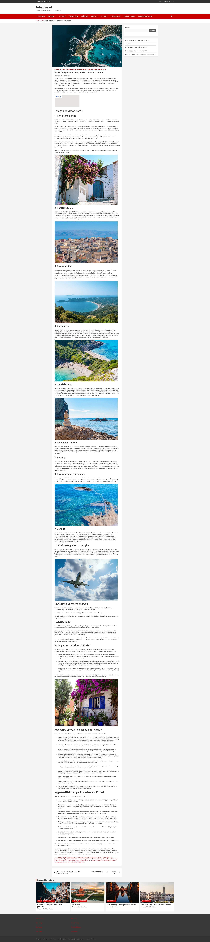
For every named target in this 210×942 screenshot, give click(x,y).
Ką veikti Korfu (68, 859)
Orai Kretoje (74, 931)
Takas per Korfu (81, 862)
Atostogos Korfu (73, 857)
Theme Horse (74, 939)
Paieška (127, 27)
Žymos (166, 1)
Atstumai (104, 16)
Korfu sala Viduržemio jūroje (110, 859)
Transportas (73, 16)
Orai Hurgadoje (75, 923)
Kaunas (75, 900)
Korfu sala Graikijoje (97, 859)
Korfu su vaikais (68, 860)
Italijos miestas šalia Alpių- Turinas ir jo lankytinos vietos (104, 872)
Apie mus (171, 1)
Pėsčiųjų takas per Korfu (61, 862)
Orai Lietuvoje (129, 16)
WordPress (94, 939)
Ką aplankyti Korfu (107, 857)
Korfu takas (76, 860)
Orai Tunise (39, 931)
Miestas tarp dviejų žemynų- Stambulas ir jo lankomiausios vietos (68, 872)
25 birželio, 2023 (59, 75)
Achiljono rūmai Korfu (63, 857)
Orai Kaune (128, 44)
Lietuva (93, 16)
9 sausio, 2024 (110, 907)
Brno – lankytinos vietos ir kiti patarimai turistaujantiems (140, 54)
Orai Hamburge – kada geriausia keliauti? (136, 47)
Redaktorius (67, 75)
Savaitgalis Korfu (72, 862)
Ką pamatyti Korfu (59, 859)
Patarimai (62, 16)
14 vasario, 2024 (41, 909)
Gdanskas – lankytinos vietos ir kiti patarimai (137, 40)
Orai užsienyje (115, 16)
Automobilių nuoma (145, 16)
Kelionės (51, 16)
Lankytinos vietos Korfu (86, 860)
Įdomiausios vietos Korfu (95, 857)
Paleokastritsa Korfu (97, 860)
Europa (57, 69)
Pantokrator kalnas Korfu (109, 860)
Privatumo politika (58, 939)
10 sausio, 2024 (76, 907)
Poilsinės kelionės (91, 69)
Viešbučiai (84, 16)
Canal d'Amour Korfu (83, 857)
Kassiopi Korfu (76, 859)
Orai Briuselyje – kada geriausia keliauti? (136, 51)
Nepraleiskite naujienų (45, 880)
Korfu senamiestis (59, 860)
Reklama (160, 1)
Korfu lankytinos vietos (86, 859)
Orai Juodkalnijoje (76, 927)
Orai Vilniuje (39, 923)
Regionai (41, 16)
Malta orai (74, 918)
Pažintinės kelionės (78, 69)
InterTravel (44, 7)
